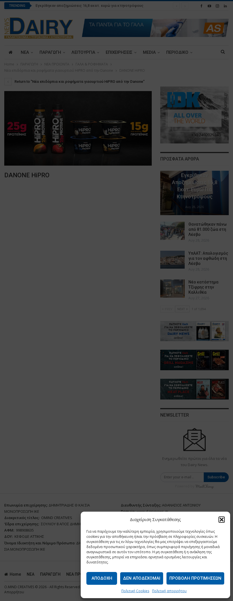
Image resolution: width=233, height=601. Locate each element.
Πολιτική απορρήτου (169, 590)
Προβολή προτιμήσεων (195, 578)
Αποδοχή (101, 578)
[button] (221, 519)
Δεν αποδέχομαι (141, 578)
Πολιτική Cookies (135, 590)
